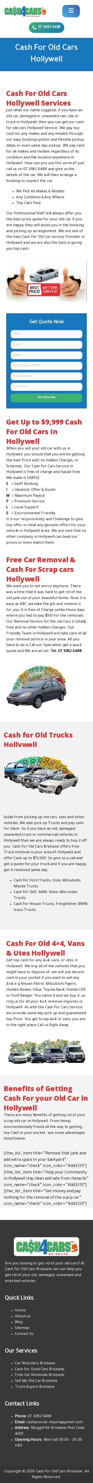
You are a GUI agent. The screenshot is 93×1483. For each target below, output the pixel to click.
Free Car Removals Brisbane (39, 1375)
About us (23, 1317)
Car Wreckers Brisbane (35, 1364)
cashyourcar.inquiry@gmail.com (54, 1422)
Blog (19, 1322)
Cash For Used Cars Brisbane (39, 1370)
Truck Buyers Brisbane (35, 1387)
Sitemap (22, 1328)
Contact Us (24, 1334)
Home (20, 1311)
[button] (46, 27)
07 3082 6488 (35, 169)
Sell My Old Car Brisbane (36, 1381)
